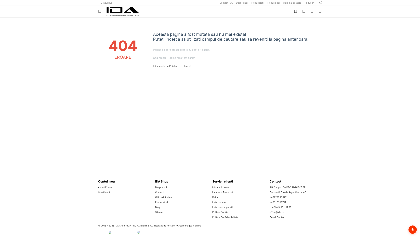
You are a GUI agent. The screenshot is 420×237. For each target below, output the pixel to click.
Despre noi (242, 2)
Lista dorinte (219, 202)
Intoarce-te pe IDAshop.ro (167, 66)
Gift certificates (163, 197)
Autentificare (105, 187)
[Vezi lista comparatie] (295, 11)
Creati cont (104, 192)
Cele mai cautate (292, 2)
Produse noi (273, 2)
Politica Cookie (220, 212)
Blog (157, 207)
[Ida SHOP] (122, 11)
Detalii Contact (277, 217)
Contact (159, 192)
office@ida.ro (277, 212)
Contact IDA (226, 2)
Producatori (257, 2)
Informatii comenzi (222, 187)
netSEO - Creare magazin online (184, 225)
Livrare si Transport (222, 192)
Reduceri (309, 2)
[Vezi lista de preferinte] (304, 11)
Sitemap (159, 212)
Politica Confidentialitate (225, 217)
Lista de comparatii (222, 207)
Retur (215, 197)
